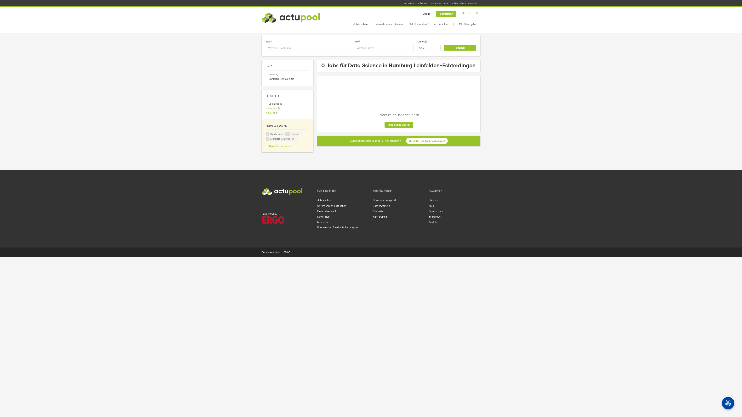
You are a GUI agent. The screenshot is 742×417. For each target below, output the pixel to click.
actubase (436, 3)
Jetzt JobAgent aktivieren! (429, 141)
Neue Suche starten (398, 124)
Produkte (378, 211)
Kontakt (433, 222)
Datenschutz (436, 211)
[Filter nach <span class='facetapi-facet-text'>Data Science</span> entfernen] (267, 134)
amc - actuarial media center (461, 3)
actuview (409, 3)
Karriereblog (441, 24)
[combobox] (308, 48)
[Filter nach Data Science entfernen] (267, 103)
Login (426, 13)
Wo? (357, 41)
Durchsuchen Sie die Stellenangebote (338, 227)
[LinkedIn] (264, 203)
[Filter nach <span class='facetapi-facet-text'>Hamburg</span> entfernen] (288, 134)
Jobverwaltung (381, 205)
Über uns (434, 200)
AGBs (431, 205)
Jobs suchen (360, 24)
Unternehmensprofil (384, 200)
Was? (269, 41)
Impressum (435, 216)
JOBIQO (286, 252)
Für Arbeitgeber (468, 24)
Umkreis (422, 41)
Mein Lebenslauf (418, 24)
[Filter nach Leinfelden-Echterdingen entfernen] (267, 78)
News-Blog (323, 216)
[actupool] (291, 18)
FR (476, 12)
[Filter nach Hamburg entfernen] (267, 74)
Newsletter (323, 222)
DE (463, 12)
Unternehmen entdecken (388, 24)
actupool (422, 3)
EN (469, 12)
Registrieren (446, 13)
